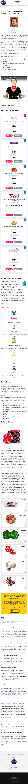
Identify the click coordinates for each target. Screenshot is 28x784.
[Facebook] (7, 767)
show (12, 105)
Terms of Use (14, 777)
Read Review (18, 135)
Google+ (21, 607)
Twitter (15, 611)
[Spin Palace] (14, 171)
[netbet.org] (3, 2)
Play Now (10, 135)
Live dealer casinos (14, 373)
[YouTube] (16, 767)
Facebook (9, 607)
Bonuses (14, 359)
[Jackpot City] (14, 144)
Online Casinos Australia (14, 781)
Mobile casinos (14, 331)
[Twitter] (14, 33)
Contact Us (14, 779)
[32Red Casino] (14, 197)
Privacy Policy (14, 778)
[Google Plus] (20, 767)
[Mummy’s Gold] (14, 225)
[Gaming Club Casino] (14, 119)
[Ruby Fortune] (14, 252)
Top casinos (14, 318)
